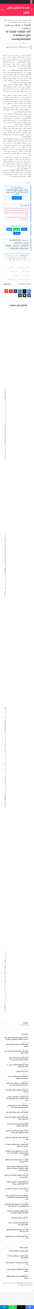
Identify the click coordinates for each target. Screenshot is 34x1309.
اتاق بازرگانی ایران (23, 267)
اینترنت (10, 267)
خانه (28, 20)
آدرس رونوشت (7, 284)
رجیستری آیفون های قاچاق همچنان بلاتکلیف (5, 563)
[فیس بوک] (29, 291)
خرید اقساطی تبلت (25, 1025)
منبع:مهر (29, 182)
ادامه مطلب (17, 198)
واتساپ (16, 229)
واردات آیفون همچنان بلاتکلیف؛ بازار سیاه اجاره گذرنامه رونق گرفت (17, 192)
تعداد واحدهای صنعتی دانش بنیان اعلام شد (5, 980)
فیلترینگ (15, 275)
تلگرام (24, 229)
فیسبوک (17, 233)
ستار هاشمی (13, 271)
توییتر (9, 229)
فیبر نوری (26, 275)
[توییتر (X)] (24, 291)
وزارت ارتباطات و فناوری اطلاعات (18, 279)
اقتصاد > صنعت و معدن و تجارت (18, 20)
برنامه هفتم (25, 271)
